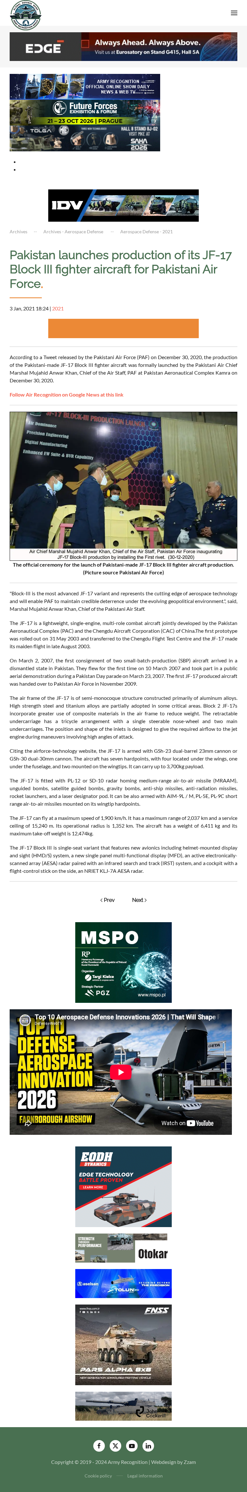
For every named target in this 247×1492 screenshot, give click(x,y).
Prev (109, 900)
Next (137, 900)
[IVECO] (123, 205)
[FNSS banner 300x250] (123, 1344)
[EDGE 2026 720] (123, 46)
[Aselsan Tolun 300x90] (123, 1283)
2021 (58, 308)
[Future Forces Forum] (85, 112)
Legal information (145, 1475)
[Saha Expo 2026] (85, 86)
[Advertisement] (123, 328)
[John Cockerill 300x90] (123, 1405)
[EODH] (123, 1186)
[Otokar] (123, 1247)
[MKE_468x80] (85, 138)
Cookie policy (98, 1475)
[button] (234, 13)
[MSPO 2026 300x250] (123, 962)
